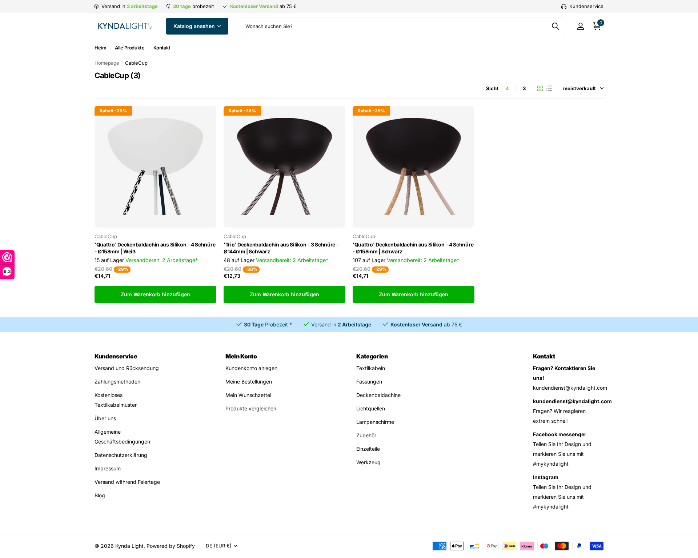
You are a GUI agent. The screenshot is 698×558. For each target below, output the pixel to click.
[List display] (549, 88)
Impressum (108, 468)
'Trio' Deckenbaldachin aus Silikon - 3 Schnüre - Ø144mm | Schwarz (281, 247)
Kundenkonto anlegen (251, 368)
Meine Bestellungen (248, 381)
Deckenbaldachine (378, 395)
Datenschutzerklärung (121, 455)
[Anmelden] (580, 26)
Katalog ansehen (194, 26)
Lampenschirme (375, 422)
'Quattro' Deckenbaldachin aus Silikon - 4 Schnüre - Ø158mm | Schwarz (413, 247)
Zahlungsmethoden (117, 381)
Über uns (105, 418)
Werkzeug (368, 462)
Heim (100, 48)
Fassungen (369, 381)
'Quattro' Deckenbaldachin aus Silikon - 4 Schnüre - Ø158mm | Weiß (155, 247)
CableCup (106, 236)
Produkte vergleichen (250, 408)
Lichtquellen (370, 408)
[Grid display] (540, 88)
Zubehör (366, 435)
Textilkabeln (370, 368)
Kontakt (162, 48)
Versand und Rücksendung (127, 368)
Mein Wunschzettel (248, 395)
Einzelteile (368, 449)
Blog (100, 495)
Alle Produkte (129, 48)
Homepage (107, 63)
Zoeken (555, 26)
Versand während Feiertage (127, 482)
